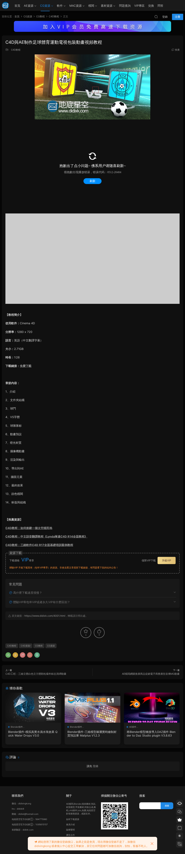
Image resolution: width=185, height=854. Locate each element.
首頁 (17, 5)
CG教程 (39, 645)
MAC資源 (75, 5)
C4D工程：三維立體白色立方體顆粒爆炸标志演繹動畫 (35, 673)
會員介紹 (70, 824)
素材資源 (106, 5)
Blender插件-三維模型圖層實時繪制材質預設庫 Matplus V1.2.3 (92, 733)
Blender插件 (17, 726)
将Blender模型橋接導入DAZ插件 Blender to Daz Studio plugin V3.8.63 (151, 733)
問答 (160, 5)
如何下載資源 (72, 819)
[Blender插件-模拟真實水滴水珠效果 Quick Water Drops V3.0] (33, 708)
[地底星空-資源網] (5, 5)
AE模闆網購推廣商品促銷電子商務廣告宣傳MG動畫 (151, 673)
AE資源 (28, 5)
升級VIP (166, 560)
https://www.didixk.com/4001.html (44, 615)
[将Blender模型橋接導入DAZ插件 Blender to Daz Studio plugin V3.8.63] (152, 708)
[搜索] (156, 16)
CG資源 (45, 5)
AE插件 (132, 726)
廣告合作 (70, 835)
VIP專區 (139, 5)
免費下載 (25, 366)
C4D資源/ (26, 645)
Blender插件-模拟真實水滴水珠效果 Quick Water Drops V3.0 (32, 733)
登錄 (95, 766)
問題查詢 (125, 5)
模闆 (91, 5)
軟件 (60, 5)
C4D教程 (15, 49)
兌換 (151, 5)
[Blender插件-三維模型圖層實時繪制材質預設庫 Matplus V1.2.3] (92, 708)
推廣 (177, 49)
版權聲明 (70, 829)
